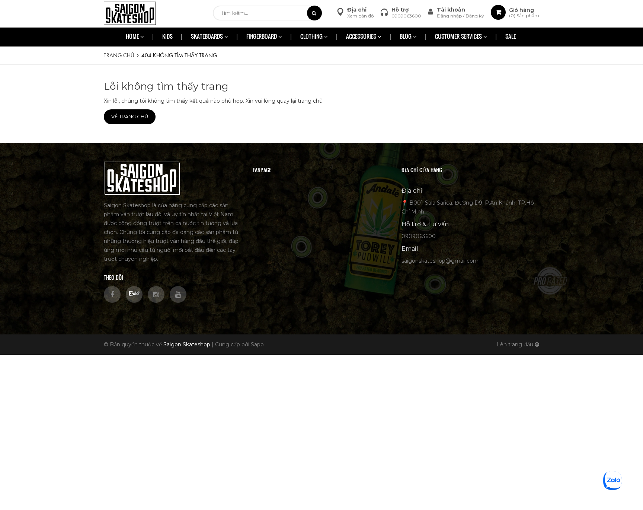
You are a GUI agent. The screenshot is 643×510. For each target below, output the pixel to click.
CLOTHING (312, 37)
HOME (133, 37)
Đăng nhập (450, 16)
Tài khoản (451, 9)
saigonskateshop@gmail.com (440, 260)
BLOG (406, 37)
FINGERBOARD (262, 37)
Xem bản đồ (360, 16)
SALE (510, 37)
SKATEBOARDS (207, 37)
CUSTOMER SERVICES (459, 37)
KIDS (167, 37)
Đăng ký (475, 16)
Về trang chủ (129, 116)
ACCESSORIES (362, 37)
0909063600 (406, 16)
